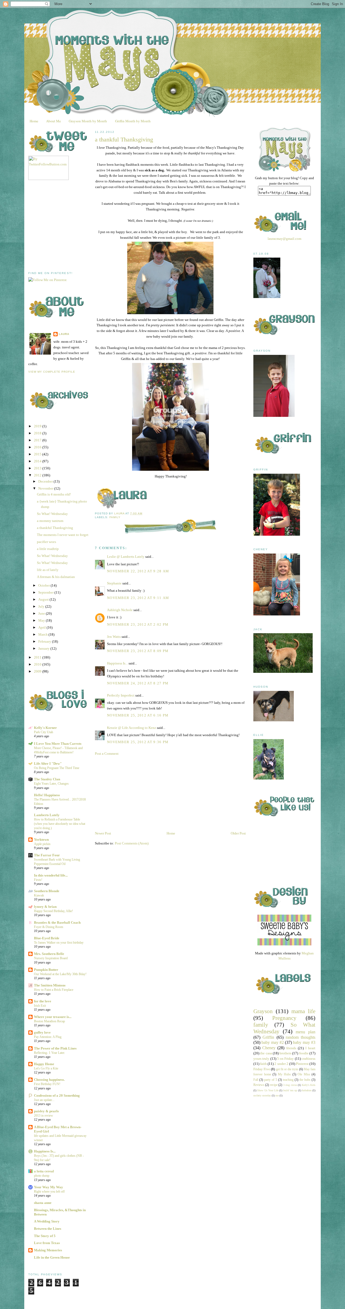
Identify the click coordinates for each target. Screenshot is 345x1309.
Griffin (268, 1037)
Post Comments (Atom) (132, 843)
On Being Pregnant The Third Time (56, 768)
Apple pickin (42, 844)
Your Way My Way (48, 1187)
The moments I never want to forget (62, 535)
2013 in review (43, 1115)
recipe (274, 1085)
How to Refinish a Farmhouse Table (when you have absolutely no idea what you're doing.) (59, 824)
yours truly (261, 1059)
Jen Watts (114, 637)
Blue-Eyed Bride (46, 938)
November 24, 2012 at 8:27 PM (137, 683)
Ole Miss (304, 1074)
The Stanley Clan (47, 779)
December (46, 481)
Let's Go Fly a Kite (46, 1068)
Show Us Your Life (267, 1090)
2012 (38, 475)
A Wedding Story (47, 1221)
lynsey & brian (45, 907)
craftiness (308, 1059)
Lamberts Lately (47, 815)
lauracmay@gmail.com (284, 239)
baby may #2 (272, 1042)
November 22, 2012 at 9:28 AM (138, 571)
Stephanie (114, 583)
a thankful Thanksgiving (55, 528)
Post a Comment (107, 754)
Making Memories (48, 1250)
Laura (64, 334)
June (42, 613)
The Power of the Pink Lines (55, 1048)
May (42, 620)
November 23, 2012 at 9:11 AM (138, 598)
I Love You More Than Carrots (57, 744)
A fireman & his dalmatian (56, 577)
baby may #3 (304, 1042)
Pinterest (302, 1064)
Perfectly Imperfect (120, 695)
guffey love (42, 1032)
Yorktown (41, 839)
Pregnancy (284, 1018)
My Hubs (284, 1074)
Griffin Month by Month (133, 121)
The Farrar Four (47, 855)
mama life (303, 1011)
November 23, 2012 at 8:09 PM (137, 651)
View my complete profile (51, 371)
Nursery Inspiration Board (51, 958)
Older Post (238, 833)
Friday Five (261, 1069)
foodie (304, 1053)
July (41, 606)
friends (291, 1048)
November (46, 488)
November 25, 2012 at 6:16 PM (137, 715)
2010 (38, 664)
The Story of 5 (45, 1236)
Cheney (268, 1047)
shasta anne (42, 1203)
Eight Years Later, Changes (51, 783)
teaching (288, 1080)
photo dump (41, 1176)
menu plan (305, 1032)
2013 (38, 468)
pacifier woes (46, 542)
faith (263, 1064)
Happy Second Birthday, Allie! (53, 911)
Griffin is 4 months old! (54, 494)
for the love (42, 1001)
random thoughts (300, 1037)
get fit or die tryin (287, 1069)
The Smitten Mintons (49, 985)
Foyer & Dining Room (48, 927)
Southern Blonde (46, 891)
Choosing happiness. (49, 1080)
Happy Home (44, 1064)
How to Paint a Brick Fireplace (53, 990)
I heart (310, 1048)
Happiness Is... (45, 1151)
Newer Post (103, 833)
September (46, 592)
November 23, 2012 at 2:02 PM (137, 624)
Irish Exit (40, 1005)
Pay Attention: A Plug (47, 1037)
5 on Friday (285, 1059)
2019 (38, 426)
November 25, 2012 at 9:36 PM (137, 742)
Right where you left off (49, 1191)
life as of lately (47, 570)
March (43, 634)
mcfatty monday (262, 1095)
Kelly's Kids (308, 1084)
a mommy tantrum (50, 521)
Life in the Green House (52, 1257)
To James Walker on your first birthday (59, 942)
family (114, 517)
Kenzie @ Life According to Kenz (131, 728)
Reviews (258, 1085)
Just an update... (44, 1100)
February (45, 641)
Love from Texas (47, 1243)
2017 (38, 440)
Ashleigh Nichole (120, 610)
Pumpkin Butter (46, 970)
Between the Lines (47, 1229)
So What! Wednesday (52, 514)
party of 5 (270, 1080)
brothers (285, 1053)
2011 (38, 657)
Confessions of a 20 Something (57, 1095)
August (44, 599)
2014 (38, 461)
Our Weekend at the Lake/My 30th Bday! (60, 974)
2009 (38, 671)
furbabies (307, 1090)
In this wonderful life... (51, 875)
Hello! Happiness (47, 795)
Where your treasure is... (52, 1017)
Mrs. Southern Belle (49, 954)
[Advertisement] (68, 225)
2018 (38, 433)
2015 (38, 454)
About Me (53, 121)
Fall (255, 1080)
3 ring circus (290, 1084)
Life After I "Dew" (48, 763)
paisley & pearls (46, 1111)
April (42, 627)
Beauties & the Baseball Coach (57, 922)
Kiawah (39, 895)
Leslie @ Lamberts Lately (125, 557)
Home (34, 121)
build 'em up (290, 1090)
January (44, 648)
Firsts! (38, 880)
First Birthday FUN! (47, 1084)
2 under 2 (281, 1064)
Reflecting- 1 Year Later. (49, 1053)
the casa (266, 1053)
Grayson (263, 1011)
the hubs (304, 1080)
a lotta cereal (44, 1171)
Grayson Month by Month (88, 121)
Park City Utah (43, 732)
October (44, 585)
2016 (38, 447)
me (277, 1095)
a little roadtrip (48, 549)
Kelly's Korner (45, 728)
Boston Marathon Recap (49, 1021)
